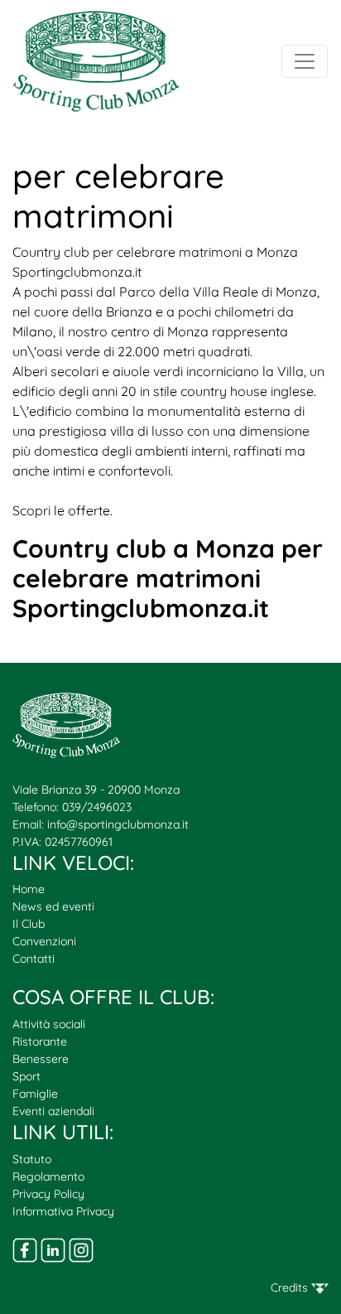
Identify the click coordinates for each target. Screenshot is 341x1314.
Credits (291, 1287)
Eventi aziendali (53, 1111)
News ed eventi (53, 906)
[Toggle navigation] (304, 61)
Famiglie (35, 1093)
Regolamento (48, 1176)
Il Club (28, 923)
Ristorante (39, 1041)
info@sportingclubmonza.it (118, 824)
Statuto (31, 1159)
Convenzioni (44, 941)
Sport (26, 1076)
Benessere (40, 1058)
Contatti (33, 958)
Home (28, 889)
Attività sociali (48, 1024)
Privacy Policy (48, 1193)
